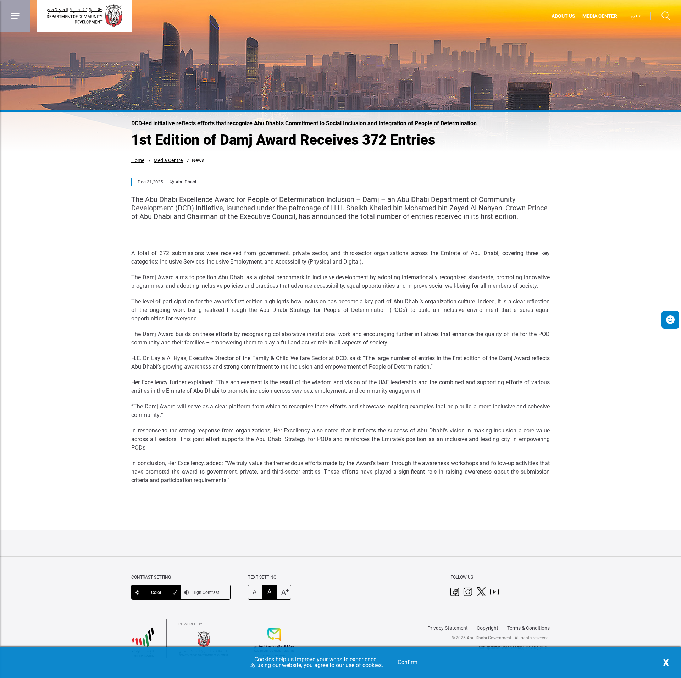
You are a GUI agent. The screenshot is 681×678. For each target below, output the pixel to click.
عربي (636, 16)
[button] (670, 320)
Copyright (487, 628)
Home (137, 160)
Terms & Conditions (528, 628)
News (198, 160)
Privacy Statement (447, 628)
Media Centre (168, 160)
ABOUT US (563, 16)
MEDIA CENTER (599, 16)
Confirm (407, 662)
